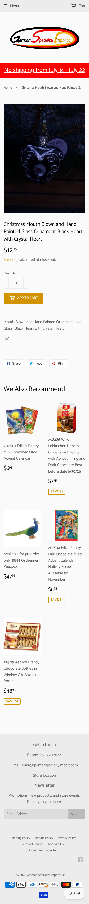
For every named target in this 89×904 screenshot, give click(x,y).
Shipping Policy (20, 838)
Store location (44, 775)
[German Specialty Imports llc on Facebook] (80, 860)
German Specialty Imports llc (46, 875)
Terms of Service (32, 844)
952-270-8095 (51, 755)
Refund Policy (44, 838)
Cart (81, 6)
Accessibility (56, 844)
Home (8, 87)
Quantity (10, 273)
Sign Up (76, 814)
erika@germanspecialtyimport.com (50, 765)
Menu (14, 6)
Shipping (10, 259)
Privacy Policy (67, 838)
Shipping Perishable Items (43, 850)
